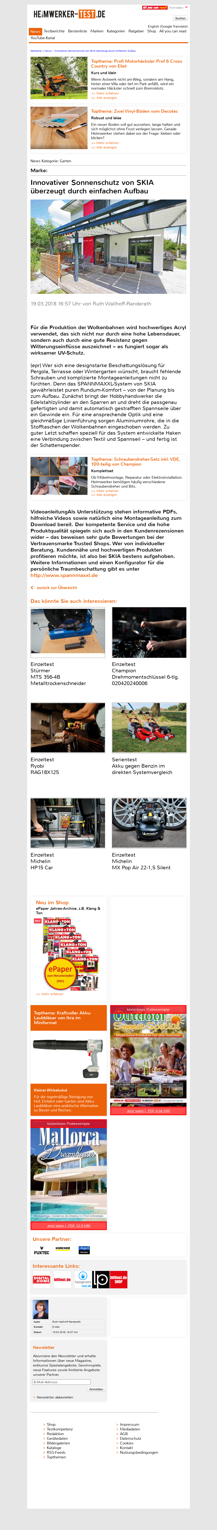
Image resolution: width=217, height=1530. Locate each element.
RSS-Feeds (56, 1452)
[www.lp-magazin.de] (101, 1292)
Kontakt (126, 1447)
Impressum (129, 1424)
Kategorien (116, 31)
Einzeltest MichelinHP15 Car (42, 861)
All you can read (172, 31)
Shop (151, 31)
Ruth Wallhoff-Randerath (66, 1321)
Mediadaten (130, 1429)
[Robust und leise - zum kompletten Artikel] (61, 130)
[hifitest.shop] (119, 1292)
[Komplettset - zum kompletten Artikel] (61, 477)
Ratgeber (136, 31)
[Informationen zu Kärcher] (63, 1250)
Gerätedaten (57, 1438)
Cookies (127, 1443)
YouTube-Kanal (43, 37)
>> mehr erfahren (49, 994)
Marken (96, 31)
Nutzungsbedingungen (139, 1452)
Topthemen (56, 1457)
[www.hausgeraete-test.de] (83, 1292)
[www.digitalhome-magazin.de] (41, 1292)
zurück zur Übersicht (57, 588)
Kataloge (54, 1447)
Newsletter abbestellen (55, 1397)
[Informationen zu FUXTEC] (42, 1250)
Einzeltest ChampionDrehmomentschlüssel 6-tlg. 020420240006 (145, 674)
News (35, 31)
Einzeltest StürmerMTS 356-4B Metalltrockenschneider (58, 674)
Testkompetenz (60, 1429)
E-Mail (56, 1327)
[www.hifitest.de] (62, 1292)
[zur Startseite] (74, 14)
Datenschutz (130, 1438)
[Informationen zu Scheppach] (84, 1250)
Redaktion (55, 1433)
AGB (124, 1433)
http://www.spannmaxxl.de (64, 575)
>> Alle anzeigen (104, 98)
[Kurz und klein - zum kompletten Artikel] (61, 80)
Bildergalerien (58, 1443)
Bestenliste (77, 31)
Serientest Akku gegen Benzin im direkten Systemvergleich (142, 766)
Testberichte (54, 31)
